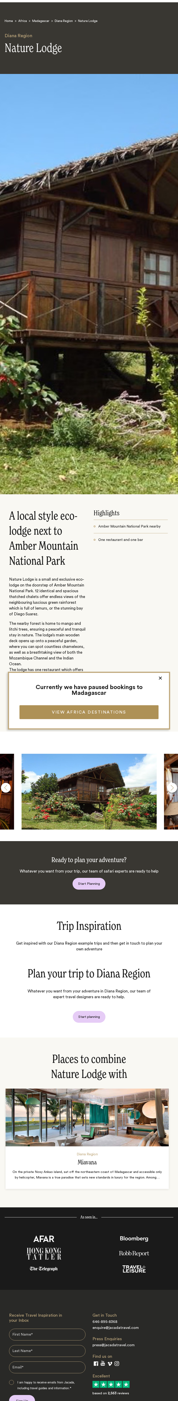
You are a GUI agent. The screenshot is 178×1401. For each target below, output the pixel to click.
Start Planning (89, 883)
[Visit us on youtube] (102, 1364)
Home (9, 20)
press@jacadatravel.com (113, 1345)
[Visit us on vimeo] (109, 1365)
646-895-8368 (104, 1322)
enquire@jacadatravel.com (115, 1328)
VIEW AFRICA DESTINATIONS (89, 712)
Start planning (89, 1017)
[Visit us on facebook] (95, 1364)
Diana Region (64, 20)
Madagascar (40, 20)
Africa (22, 20)
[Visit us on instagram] (116, 1364)
